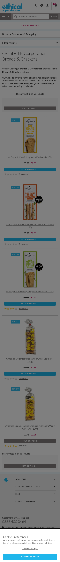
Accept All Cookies (30, 557)
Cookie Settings (30, 548)
